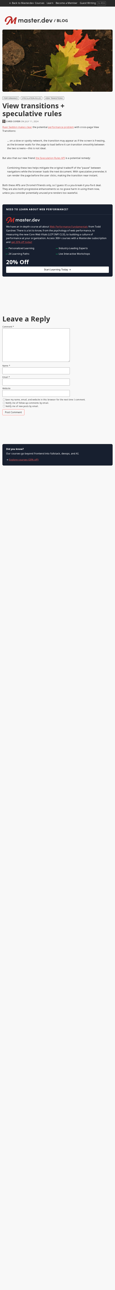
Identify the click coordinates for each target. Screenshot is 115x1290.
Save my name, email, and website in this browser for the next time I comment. (45, 399)
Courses (39, 3)
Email (6, 377)
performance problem (61, 127)
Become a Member (66, 3)
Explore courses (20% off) (23, 459)
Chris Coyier (13, 121)
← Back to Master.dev (21, 3)
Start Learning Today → (57, 269)
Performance (11, 98)
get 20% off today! (21, 242)
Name (6, 365)
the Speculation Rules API (50, 158)
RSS (103, 3)
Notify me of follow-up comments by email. (27, 402)
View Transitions (54, 98)
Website (6, 388)
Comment (8, 326)
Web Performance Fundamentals (69, 226)
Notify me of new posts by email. (22, 406)
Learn (50, 3)
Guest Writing (88, 3)
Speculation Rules (31, 98)
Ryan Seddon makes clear (17, 127)
